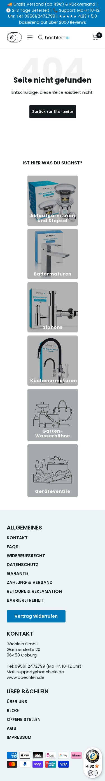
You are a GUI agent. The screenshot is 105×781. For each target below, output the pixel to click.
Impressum (19, 737)
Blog (13, 710)
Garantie (18, 573)
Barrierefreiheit (25, 600)
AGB (11, 728)
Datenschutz (22, 564)
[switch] (93, 773)
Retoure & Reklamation (34, 591)
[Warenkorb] (95, 37)
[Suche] (40, 37)
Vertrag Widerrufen (36, 616)
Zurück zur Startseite (52, 111)
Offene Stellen (24, 719)
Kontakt (17, 538)
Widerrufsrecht (26, 556)
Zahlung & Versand (30, 582)
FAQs (12, 547)
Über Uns (17, 702)
